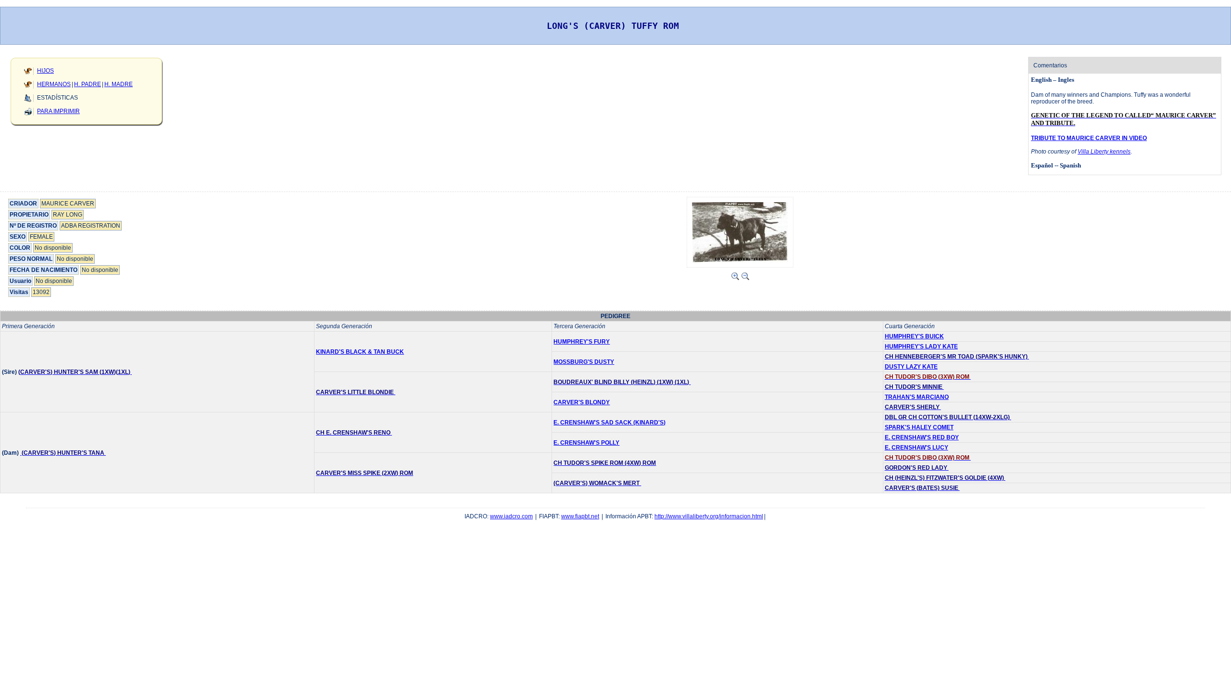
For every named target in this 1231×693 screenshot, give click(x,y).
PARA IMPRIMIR (58, 111)
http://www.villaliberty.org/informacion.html (708, 516)
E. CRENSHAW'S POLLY (586, 442)
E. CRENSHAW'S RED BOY (922, 437)
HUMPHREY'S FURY (581, 341)
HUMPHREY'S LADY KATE (921, 346)
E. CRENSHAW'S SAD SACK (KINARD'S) (609, 422)
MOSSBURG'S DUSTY (583, 362)
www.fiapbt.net (580, 516)
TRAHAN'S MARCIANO (917, 397)
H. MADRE (118, 84)
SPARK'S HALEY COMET (919, 427)
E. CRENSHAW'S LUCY (916, 447)
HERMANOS (54, 84)
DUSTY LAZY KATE (911, 366)
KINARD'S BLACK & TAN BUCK (360, 351)
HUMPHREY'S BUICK (914, 336)
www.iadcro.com (511, 516)
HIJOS (45, 70)
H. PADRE (87, 84)
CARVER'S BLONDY (581, 402)
